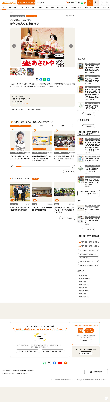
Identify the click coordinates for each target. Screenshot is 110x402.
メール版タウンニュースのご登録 (52, 351)
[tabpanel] (42, 47)
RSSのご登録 (85, 353)
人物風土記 (88, 7)
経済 (52, 7)
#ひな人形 (14, 110)
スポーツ (40, 7)
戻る (12, 12)
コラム (104, 7)
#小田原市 (20, 110)
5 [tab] (40, 166)
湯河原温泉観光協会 (85, 290)
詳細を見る (86, 341)
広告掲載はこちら (85, 258)
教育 (33, 7)
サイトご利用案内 (16, 373)
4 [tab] (35, 166)
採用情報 (30, 370)
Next (71, 46)
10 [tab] (67, 166)
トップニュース (13, 7)
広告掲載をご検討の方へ (19, 370)
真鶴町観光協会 (84, 296)
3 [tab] (29, 166)
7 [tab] (51, 166)
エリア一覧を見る (67, 218)
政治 (47, 7)
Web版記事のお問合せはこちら (88, 265)
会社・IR (96, 4)
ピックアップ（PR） (62, 7)
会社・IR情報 (6, 370)
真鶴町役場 (83, 293)
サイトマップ (24, 373)
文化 (22, 7)
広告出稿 (71, 2)
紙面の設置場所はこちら (86, 261)
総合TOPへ (40, 2)
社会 (27, 7)
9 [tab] (62, 166)
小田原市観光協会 (85, 278)
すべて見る (88, 114)
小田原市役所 (83, 275)
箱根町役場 (83, 281)
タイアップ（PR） (76, 7)
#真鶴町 (33, 110)
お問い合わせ (97, 372)
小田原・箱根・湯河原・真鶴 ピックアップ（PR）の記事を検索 (88, 193)
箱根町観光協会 (84, 284)
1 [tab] (18, 166)
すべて (4, 7)
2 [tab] (24, 166)
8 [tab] (56, 166)
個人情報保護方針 (6, 373)
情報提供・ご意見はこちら (87, 250)
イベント (96, 7)
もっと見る (69, 171)
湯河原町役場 (83, 287)
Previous (14, 46)
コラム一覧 (88, 229)
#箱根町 (38, 110)
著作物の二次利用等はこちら (88, 254)
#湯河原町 (27, 110)
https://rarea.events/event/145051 (20, 103)
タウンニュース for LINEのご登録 (27, 351)
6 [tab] (46, 166)
